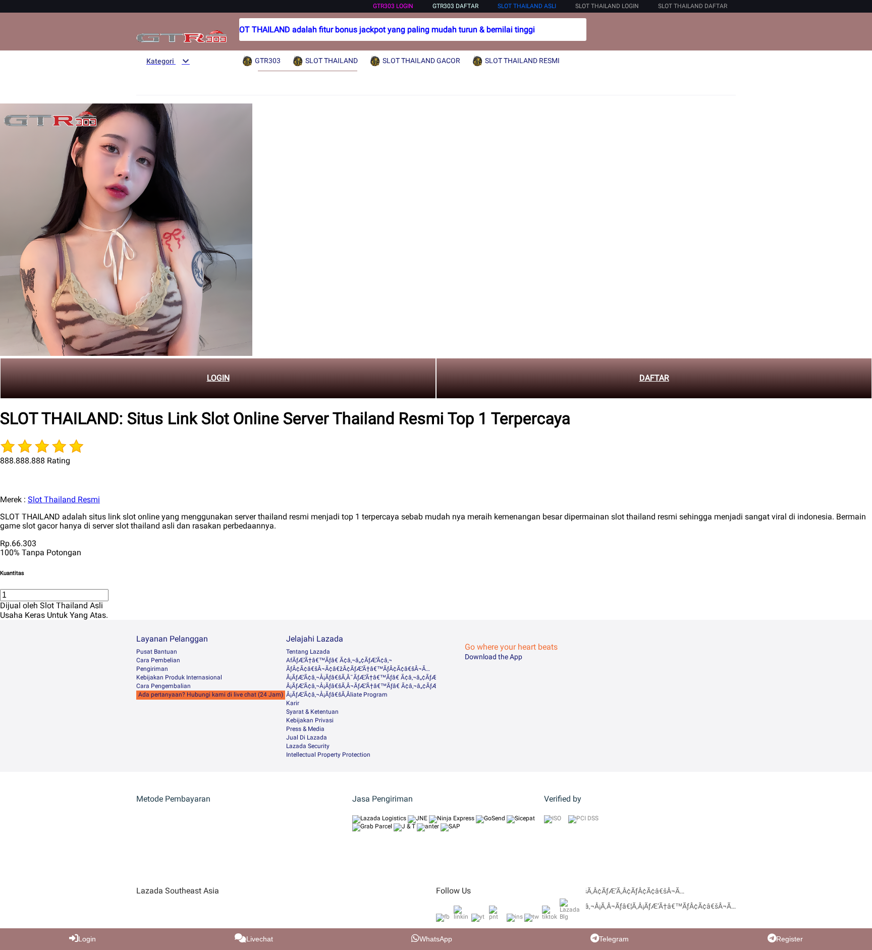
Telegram (614, 939)
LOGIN (218, 378)
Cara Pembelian (158, 660)
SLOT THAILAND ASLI (527, 6)
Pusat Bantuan (156, 651)
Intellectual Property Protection (328, 754)
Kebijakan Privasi (310, 720)
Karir (292, 703)
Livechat (259, 939)
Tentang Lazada (308, 651)
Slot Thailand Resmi (64, 499)
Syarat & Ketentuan (312, 711)
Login (87, 939)
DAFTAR (654, 378)
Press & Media (305, 728)
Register (789, 939)
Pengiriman (152, 668)
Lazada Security (308, 746)
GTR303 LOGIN (393, 6)
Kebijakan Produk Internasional (179, 677)
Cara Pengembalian (163, 686)
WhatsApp (435, 939)
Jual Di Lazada (306, 737)
